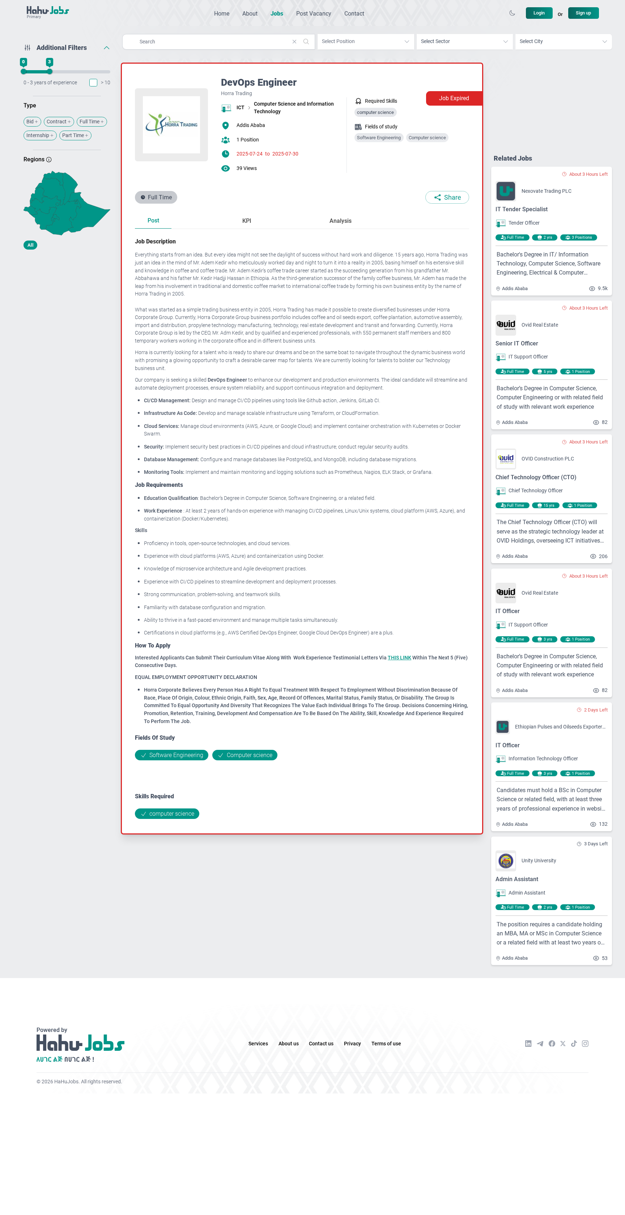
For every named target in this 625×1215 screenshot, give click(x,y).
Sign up (583, 13)
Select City (531, 41)
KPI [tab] (246, 220)
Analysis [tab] (340, 220)
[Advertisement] (67, 312)
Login (539, 13)
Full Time (89, 122)
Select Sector (435, 41)
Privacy (352, 1044)
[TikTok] (574, 1043)
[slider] (23, 71)
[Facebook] (552, 1043)
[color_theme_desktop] (512, 13)
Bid (30, 122)
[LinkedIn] (528, 1043)
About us (289, 1044)
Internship (37, 135)
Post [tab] (153, 220)
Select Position (338, 41)
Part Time (73, 135)
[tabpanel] (302, 528)
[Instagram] (585, 1043)
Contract (57, 122)
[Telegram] (540, 1043)
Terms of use (386, 1044)
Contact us (321, 1044)
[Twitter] (563, 1043)
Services (258, 1044)
